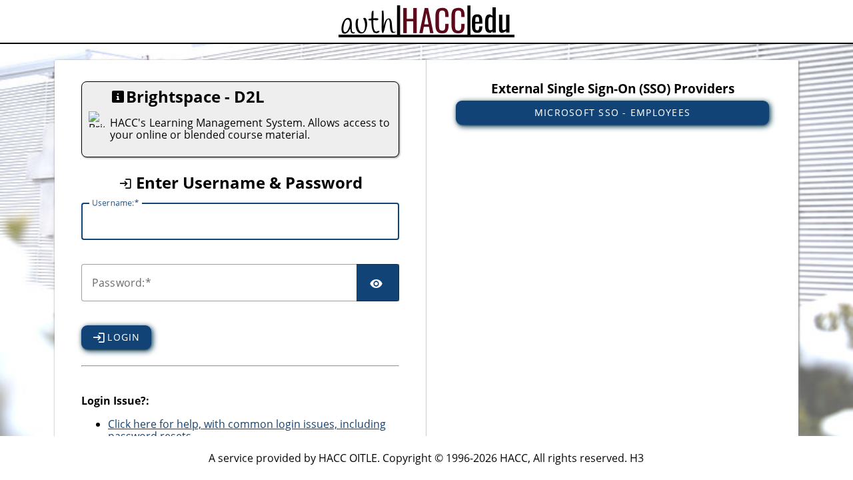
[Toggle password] (378, 282)
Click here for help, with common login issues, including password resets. (247, 430)
